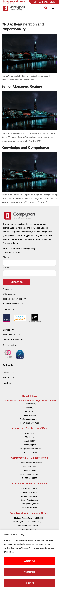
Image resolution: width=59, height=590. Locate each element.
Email (6, 267)
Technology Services (12, 299)
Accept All (29, 560)
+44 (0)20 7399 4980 (30, 423)
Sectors (6, 330)
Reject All (29, 582)
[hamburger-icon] (52, 8)
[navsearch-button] (45, 6)
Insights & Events (11, 339)
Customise (29, 571)
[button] (29, 290)
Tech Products (9, 334)
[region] (29, 560)
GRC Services (9, 294)
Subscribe (17, 282)
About (6, 289)
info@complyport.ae (30, 504)
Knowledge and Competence (25, 147)
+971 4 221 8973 (30, 508)
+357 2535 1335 (30, 478)
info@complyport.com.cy (30, 449)
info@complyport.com (30, 419)
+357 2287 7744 (30, 452)
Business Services (11, 304)
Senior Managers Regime (22, 86)
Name (6, 257)
